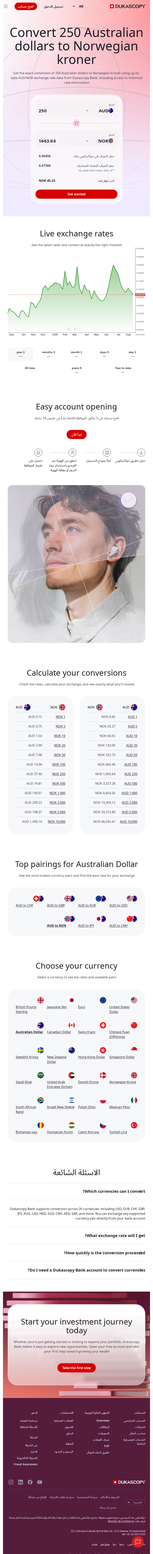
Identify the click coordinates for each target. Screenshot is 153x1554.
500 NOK (58, 783)
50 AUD (131, 755)
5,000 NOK (57, 812)
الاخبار (33, 1451)
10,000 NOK (56, 821)
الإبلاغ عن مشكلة (37, 1497)
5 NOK (60, 726)
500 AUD (130, 783)
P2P (106, 1446)
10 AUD (131, 736)
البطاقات (104, 1427)
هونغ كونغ (105, 1544)
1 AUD (132, 717)
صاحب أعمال (137, 1433)
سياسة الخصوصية (87, 1497)
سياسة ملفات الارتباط (62, 1497)
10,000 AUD (128, 821)
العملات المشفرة (63, 1420)
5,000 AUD (129, 812)
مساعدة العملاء (28, 1420)
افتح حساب (26, 6)
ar (81, 6)
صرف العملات (101, 1439)
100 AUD (130, 764)
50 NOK (59, 755)
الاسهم (69, 1427)
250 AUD (130, 774)
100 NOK (58, 764)
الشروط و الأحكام (110, 1497)
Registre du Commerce (121, 1521)
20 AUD (131, 745)
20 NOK (59, 745)
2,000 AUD (129, 802)
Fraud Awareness (25, 1464)
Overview (102, 1420)
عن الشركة (31, 1445)
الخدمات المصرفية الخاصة (134, 1441)
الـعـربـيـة (137, 1502)
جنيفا (121, 1544)
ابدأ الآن (77, 434)
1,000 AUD (129, 793)
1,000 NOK (57, 793)
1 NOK (60, 717)
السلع (70, 1433)
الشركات (140, 1427)
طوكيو (94, 1544)
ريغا (114, 1544)
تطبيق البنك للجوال (98, 1452)
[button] (76, 1191)
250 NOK (58, 774)
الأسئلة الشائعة (28, 1427)
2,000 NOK (57, 802)
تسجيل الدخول (53, 6)
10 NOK (59, 736)
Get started (76, 194)
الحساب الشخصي (134, 1420)
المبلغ (111, 104)
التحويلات (103, 1433)
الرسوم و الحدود (64, 1451)
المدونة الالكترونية (27, 1458)
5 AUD (132, 726)
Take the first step (76, 1368)
